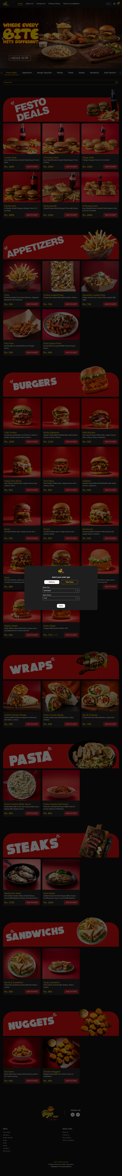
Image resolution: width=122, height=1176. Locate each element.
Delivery (52, 582)
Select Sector (47, 595)
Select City (46, 587)
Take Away (69, 582)
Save (61, 606)
